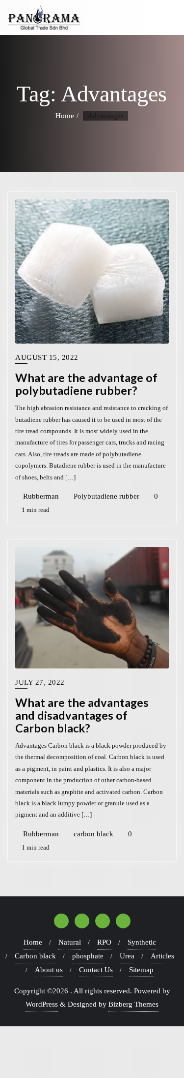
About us (49, 970)
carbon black (92, 834)
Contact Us (96, 970)
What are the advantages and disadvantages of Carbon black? (82, 715)
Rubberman (40, 496)
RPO (104, 942)
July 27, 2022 (40, 682)
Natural (69, 942)
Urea (127, 956)
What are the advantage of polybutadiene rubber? (86, 384)
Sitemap (141, 970)
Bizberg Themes (133, 1004)
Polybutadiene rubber (105, 496)
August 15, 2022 (47, 357)
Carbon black (35, 956)
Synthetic (142, 942)
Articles (162, 956)
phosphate (88, 956)
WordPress (42, 1004)
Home (64, 116)
